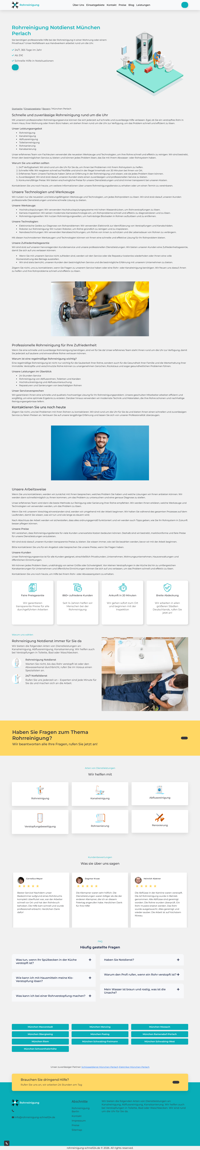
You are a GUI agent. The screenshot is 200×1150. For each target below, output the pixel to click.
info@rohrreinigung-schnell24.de (35, 1117)
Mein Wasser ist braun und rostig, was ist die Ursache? (135, 991)
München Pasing (99, 1034)
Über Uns (78, 5)
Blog (131, 5)
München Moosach (159, 1027)
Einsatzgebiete (95, 5)
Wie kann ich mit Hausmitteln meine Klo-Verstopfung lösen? (44, 979)
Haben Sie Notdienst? (119, 959)
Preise (122, 5)
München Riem (40, 1041)
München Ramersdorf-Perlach (160, 1034)
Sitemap (77, 1129)
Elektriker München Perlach (134, 1067)
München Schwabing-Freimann (100, 1041)
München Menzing (100, 1027)
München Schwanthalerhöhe (40, 1049)
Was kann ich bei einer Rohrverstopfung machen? (50, 995)
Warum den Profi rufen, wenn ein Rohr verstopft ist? (140, 974)
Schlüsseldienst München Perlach (100, 1067)
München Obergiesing (40, 1034)
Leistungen (143, 5)
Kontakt (111, 5)
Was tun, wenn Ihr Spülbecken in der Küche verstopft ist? (46, 961)
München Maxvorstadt (40, 1027)
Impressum (79, 1120)
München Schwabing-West (159, 1041)
